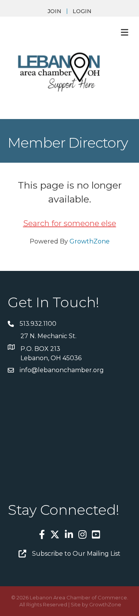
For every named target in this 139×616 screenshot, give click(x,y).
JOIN (54, 11)
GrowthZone (90, 241)
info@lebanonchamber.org (62, 370)
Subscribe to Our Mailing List (76, 553)
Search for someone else (69, 223)
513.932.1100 (38, 323)
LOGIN (82, 11)
